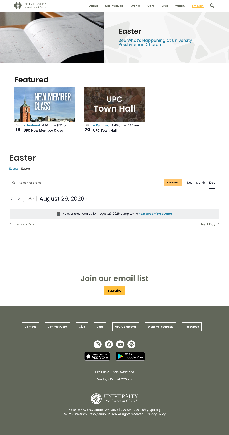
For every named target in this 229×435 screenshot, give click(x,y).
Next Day (208, 224)
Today (30, 198)
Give (165, 6)
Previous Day (24, 224)
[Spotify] (131, 344)
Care (150, 6)
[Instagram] (98, 344)
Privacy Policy (156, 414)
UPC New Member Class (43, 130)
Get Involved (114, 6)
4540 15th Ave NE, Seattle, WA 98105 (93, 410)
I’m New (198, 6)
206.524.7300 (130, 410)
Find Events (173, 182)
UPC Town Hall (105, 130)
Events (135, 6)
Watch (180, 6)
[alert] (114, 214)
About (93, 6)
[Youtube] (120, 344)
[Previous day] (11, 199)
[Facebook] (109, 344)
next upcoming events (155, 214)
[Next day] (18, 199)
